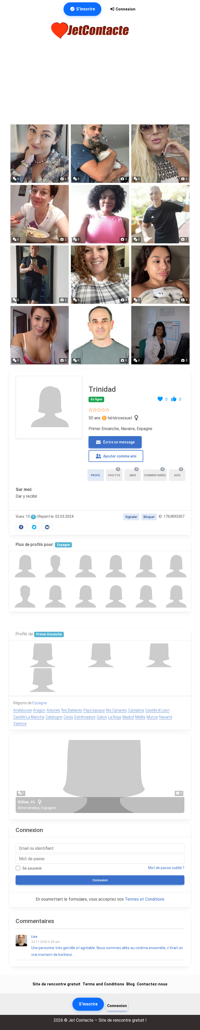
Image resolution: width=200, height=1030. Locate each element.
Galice (102, 717)
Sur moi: (24, 489)
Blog (130, 984)
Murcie (152, 717)
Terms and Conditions (103, 984)
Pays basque (94, 710)
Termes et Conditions (144, 899)
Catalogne (54, 717)
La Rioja (114, 717)
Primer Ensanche (49, 634)
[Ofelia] (145, 566)
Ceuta (68, 717)
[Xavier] (54, 566)
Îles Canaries (116, 710)
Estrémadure (84, 717)
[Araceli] (175, 566)
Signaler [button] (131, 517)
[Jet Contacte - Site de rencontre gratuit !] (90, 30)
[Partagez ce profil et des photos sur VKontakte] (47, 527)
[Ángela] (115, 566)
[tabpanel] (100, 452)
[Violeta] (85, 596)
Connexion (125, 9)
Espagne (63, 545)
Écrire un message (118, 442)
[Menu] (142, 30)
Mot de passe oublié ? (166, 868)
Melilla (140, 717)
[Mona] (24, 566)
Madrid (128, 717)
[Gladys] (54, 596)
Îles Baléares (71, 710)
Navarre (165, 717)
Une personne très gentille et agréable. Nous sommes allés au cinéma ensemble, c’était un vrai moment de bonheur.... (107, 946)
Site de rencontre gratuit (56, 984)
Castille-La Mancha (28, 717)
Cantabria (136, 710)
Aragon (39, 710)
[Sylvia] (115, 596)
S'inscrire (85, 9)
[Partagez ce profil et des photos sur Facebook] (21, 527)
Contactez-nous (152, 984)
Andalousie (22, 710)
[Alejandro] (24, 596)
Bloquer (149, 517)
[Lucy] (145, 596)
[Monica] (85, 566)
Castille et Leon (157, 710)
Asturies (53, 710)
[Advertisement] (100, 82)
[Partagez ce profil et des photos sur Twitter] (34, 527)
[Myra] (175, 596)
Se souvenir (32, 868)
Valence (19, 723)
